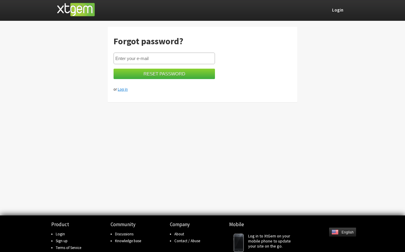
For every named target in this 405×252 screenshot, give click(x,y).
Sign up (62, 240)
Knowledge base (128, 240)
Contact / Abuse (187, 240)
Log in (123, 89)
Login (60, 234)
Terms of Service (68, 247)
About (179, 234)
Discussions (124, 234)
